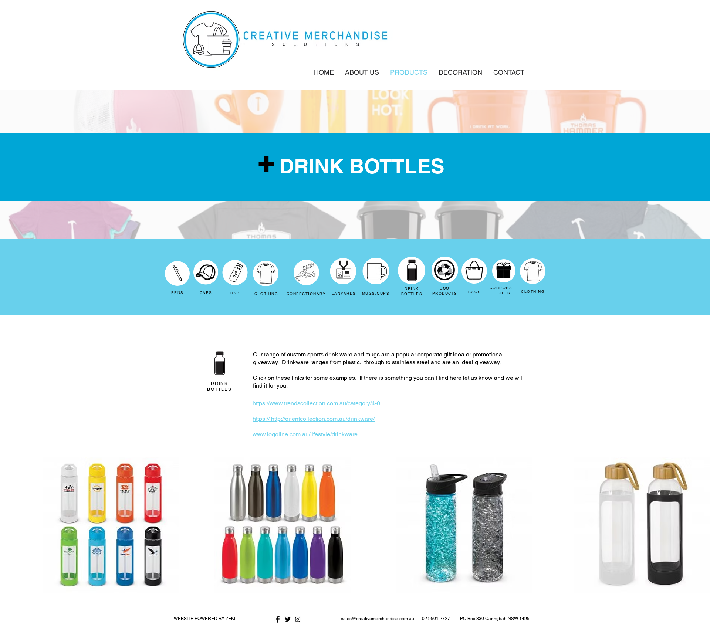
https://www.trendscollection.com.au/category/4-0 (316, 403)
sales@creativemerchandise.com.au (377, 618)
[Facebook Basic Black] (277, 619)
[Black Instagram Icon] (297, 619)
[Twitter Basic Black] (287, 619)
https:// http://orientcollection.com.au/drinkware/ (314, 418)
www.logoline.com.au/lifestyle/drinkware (305, 434)
